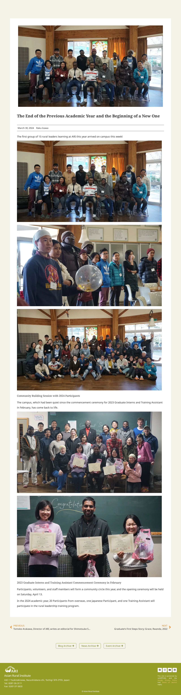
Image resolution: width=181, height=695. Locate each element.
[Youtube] (170, 670)
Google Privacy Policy (167, 680)
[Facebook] (160, 670)
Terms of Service (169, 682)
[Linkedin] (175, 670)
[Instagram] (165, 670)
